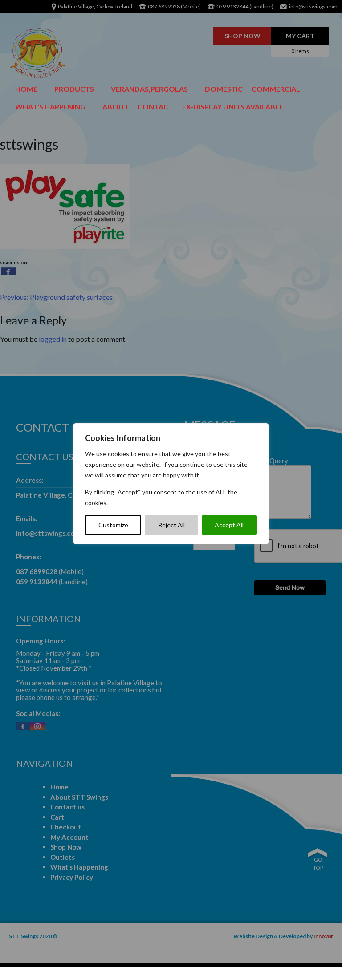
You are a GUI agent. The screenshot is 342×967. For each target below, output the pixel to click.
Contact (155, 106)
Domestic (224, 89)
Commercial (276, 89)
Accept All (229, 525)
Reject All (171, 525)
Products (74, 89)
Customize (113, 525)
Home (26, 89)
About (115, 106)
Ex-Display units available (232, 106)
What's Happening (50, 106)
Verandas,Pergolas (149, 89)
